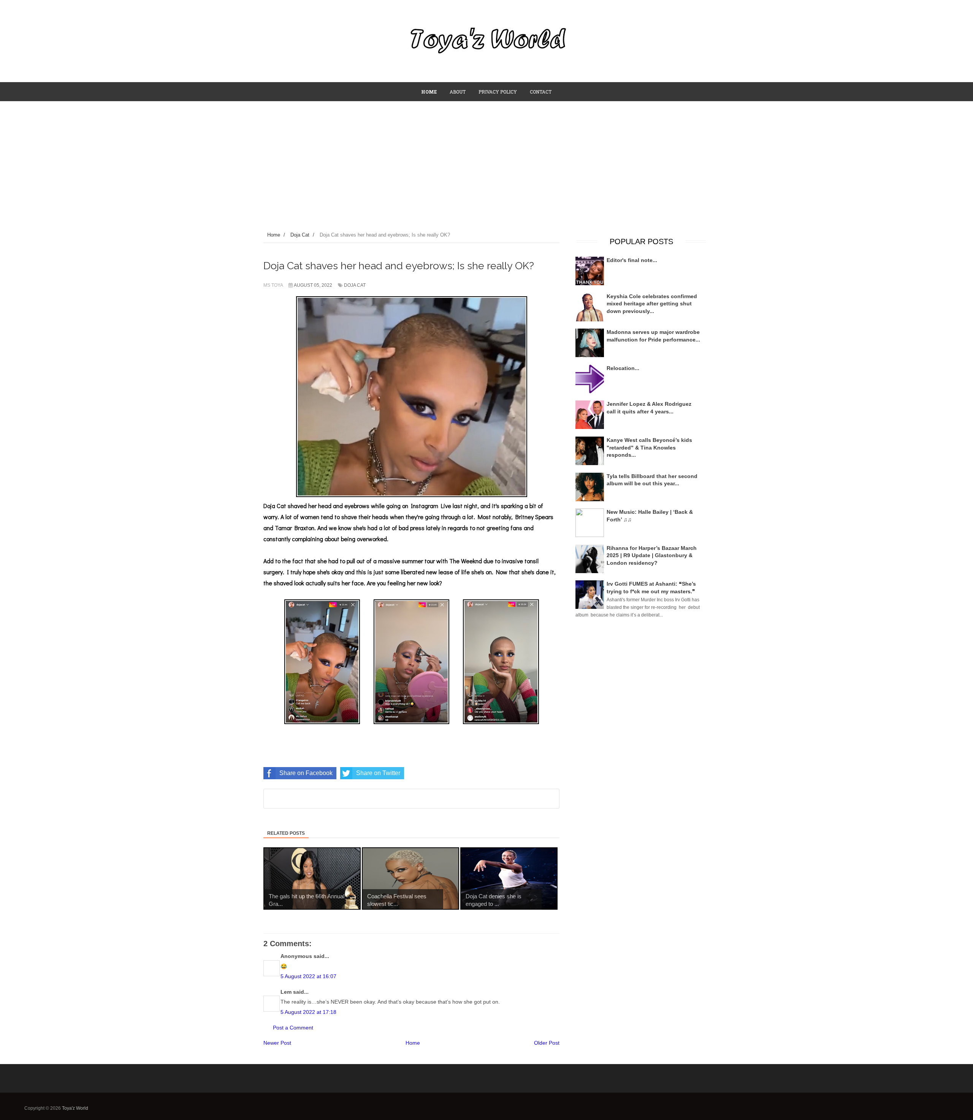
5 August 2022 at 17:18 (308, 1012)
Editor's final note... (632, 260)
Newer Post (277, 1043)
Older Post (546, 1043)
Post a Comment (293, 1028)
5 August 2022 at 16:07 (308, 976)
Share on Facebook (306, 773)
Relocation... (623, 368)
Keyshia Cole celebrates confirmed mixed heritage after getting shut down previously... (652, 303)
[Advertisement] (486, 158)
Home (413, 1043)
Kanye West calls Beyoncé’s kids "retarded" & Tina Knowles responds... (649, 447)
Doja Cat (355, 285)
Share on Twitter (378, 773)
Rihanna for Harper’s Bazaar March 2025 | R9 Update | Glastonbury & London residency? (652, 555)
